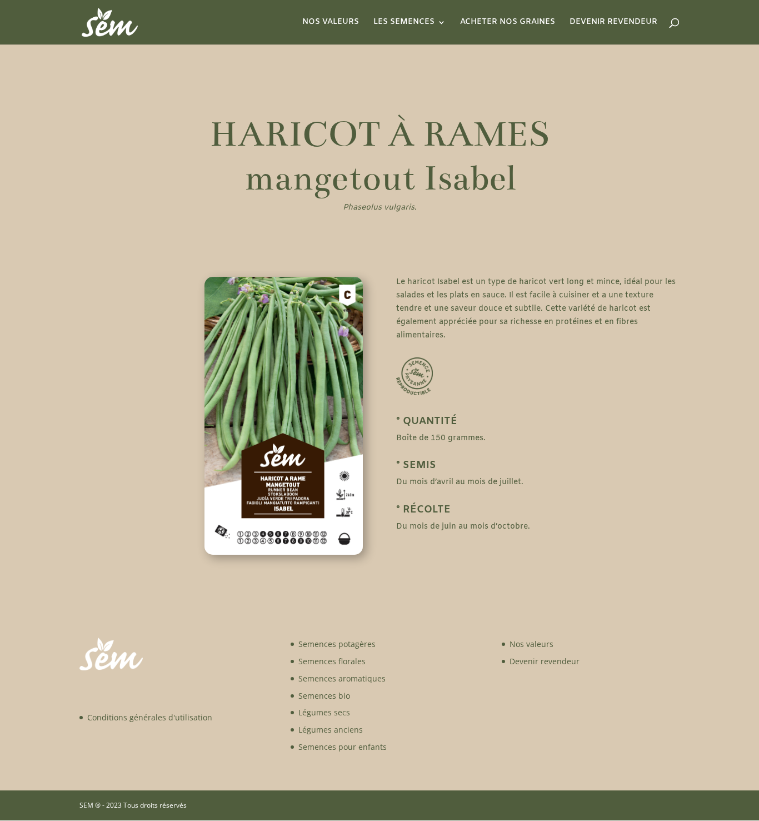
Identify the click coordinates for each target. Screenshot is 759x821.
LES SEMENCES (404, 22)
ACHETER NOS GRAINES (507, 22)
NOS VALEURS (330, 22)
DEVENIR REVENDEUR (613, 22)
